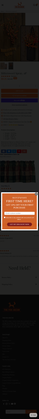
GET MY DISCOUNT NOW (19, 224)
